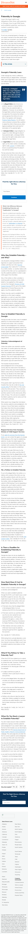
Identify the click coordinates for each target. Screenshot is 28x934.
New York (17, 826)
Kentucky (4, 869)
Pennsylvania (18, 842)
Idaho (3, 856)
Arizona (4, 829)
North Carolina (18, 829)
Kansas (4, 866)
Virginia (17, 864)
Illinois (3, 859)
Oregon (17, 839)
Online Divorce (18, 887)
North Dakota (18, 832)
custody (12, 146)
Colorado (4, 837)
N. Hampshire (5, 902)
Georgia (4, 850)
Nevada (4, 900)
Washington (18, 867)
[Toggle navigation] (26, 2)
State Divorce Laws (7, 821)
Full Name (4, 799)
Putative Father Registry (9, 120)
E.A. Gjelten (4, 29)
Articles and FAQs (19, 892)
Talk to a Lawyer (19, 885)
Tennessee (17, 854)
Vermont (17, 862)
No (21, 787)
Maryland (4, 879)
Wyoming (17, 874)
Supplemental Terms (9, 930)
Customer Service (19, 882)
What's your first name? (14, 188)
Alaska (3, 826)
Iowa (3, 864)
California (4, 834)
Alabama (4, 824)
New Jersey (5, 905)
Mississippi (5, 889)
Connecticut (5, 839)
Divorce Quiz (18, 890)
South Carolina (18, 847)
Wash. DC (4, 844)
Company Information (18, 879)
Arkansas (4, 832)
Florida (3, 847)
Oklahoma (17, 837)
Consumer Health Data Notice (13, 932)
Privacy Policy (17, 930)
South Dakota (18, 851)
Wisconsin (17, 872)
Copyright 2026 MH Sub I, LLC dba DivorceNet (12, 915)
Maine (3, 876)
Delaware (4, 842)
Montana (4, 894)
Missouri (4, 892)
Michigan (4, 884)
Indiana (4, 861)
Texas (16, 856)
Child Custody (7, 10)
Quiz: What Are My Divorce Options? (14, 6)
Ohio (16, 834)
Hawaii (4, 853)
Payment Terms (19, 895)
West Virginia (18, 869)
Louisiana (4, 871)
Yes (14, 787)
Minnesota (4, 887)
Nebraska (4, 897)
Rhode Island (18, 844)
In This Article (7, 64)
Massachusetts (6, 882)
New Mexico (18, 824)
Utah (16, 859)
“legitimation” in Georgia (15, 223)
